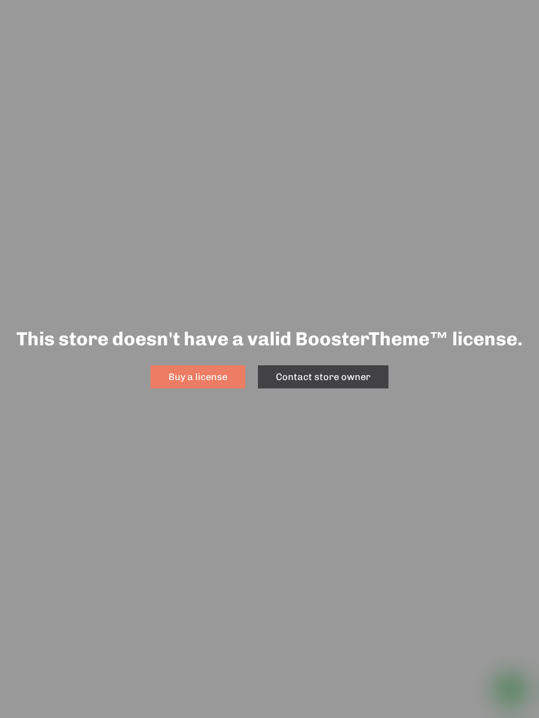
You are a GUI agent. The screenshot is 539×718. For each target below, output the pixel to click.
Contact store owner (323, 377)
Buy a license (197, 377)
